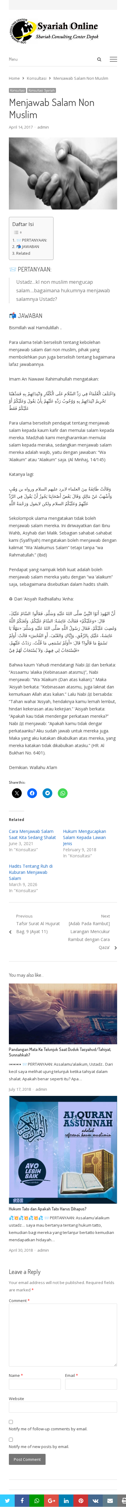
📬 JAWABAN (27, 246)
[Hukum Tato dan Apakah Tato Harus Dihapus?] (63, 1099)
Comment (19, 1300)
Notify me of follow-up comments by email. (48, 1429)
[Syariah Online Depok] (63, 31)
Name (16, 1375)
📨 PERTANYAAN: (31, 240)
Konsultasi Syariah (41, 90)
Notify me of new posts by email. (39, 1446)
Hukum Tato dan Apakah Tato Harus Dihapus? (48, 1208)
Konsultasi (17, 90)
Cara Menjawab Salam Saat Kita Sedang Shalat (32, 834)
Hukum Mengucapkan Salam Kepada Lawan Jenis (84, 837)
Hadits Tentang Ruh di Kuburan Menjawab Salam (31, 872)
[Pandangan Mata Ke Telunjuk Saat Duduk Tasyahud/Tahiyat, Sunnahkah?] (63, 987)
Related (23, 253)
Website (16, 1398)
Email (71, 1375)
